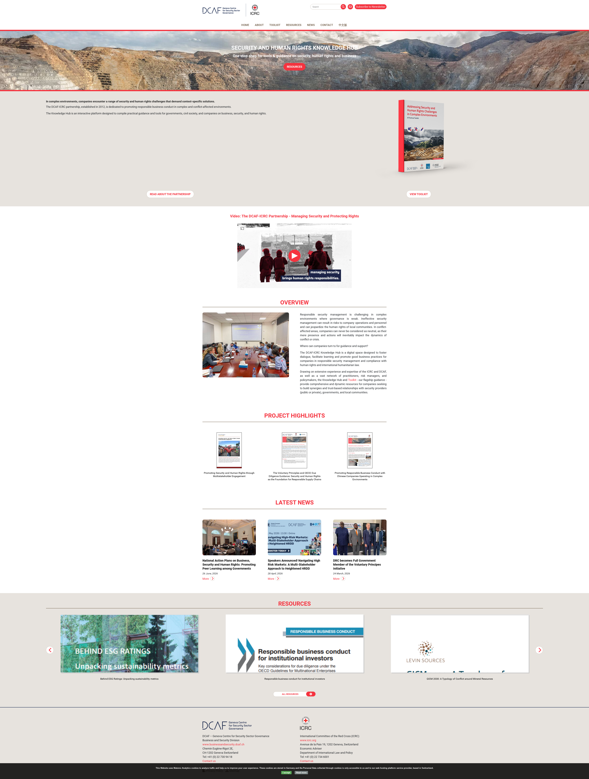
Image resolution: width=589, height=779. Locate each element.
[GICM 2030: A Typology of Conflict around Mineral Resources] (460, 643)
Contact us (209, 761)
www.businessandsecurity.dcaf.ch (223, 744)
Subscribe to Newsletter (370, 6)
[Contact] (350, 6)
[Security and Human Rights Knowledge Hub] (231, 16)
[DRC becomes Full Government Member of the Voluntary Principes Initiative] (360, 537)
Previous (50, 650)
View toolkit (419, 194)
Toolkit (274, 25)
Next (539, 650)
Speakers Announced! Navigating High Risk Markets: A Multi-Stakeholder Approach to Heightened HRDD (294, 564)
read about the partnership (170, 194)
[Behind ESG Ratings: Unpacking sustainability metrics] (129, 643)
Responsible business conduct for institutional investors (294, 678)
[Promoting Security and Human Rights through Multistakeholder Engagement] (229, 450)
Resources (293, 25)
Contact (326, 25)
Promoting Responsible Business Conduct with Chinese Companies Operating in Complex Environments (360, 476)
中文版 (343, 25)
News (311, 25)
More (205, 578)
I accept (286, 772)
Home (245, 25)
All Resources (290, 694)
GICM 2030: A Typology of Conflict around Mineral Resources (460, 678)
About (259, 25)
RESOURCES (294, 66)
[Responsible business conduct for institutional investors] (294, 643)
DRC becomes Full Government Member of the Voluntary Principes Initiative (357, 564)
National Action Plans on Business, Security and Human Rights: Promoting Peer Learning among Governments (229, 564)
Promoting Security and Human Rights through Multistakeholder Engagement (229, 474)
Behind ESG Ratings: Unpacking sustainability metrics (129, 678)
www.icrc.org (308, 740)
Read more (301, 772)
